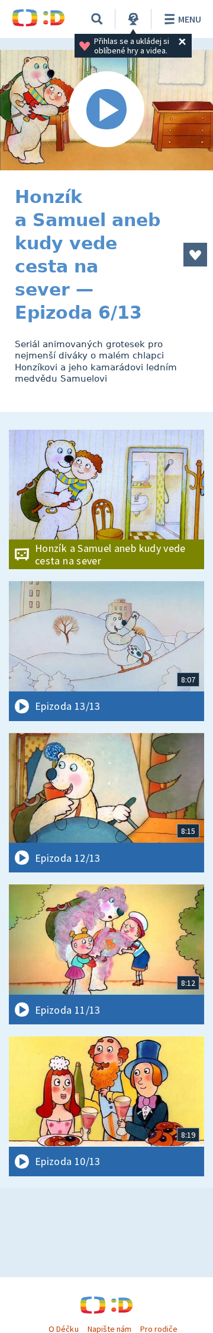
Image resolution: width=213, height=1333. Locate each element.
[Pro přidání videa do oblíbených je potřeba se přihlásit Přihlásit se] (195, 254)
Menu (189, 19)
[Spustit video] (106, 110)
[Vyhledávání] (97, 19)
